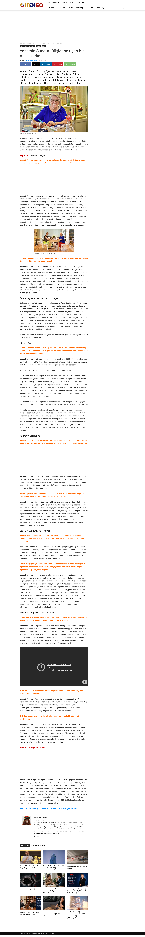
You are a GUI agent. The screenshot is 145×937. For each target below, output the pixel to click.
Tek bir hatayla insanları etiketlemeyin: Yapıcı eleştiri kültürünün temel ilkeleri (51, 891)
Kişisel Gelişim (31, 43)
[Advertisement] (72, 26)
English (83, 2)
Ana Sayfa (22, 43)
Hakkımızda (55, 2)
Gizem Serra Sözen (31, 61)
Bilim (71, 8)
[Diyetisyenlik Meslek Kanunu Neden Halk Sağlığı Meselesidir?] (30, 903)
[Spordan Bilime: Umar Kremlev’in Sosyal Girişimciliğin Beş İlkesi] (30, 857)
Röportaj (38, 46)
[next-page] (24, 922)
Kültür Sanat (32, 46)
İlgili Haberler (25, 845)
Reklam (71, 2)
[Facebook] (35, 836)
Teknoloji (79, 8)
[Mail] (38, 836)
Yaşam (62, 8)
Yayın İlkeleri (64, 2)
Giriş (49, 2)
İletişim (78, 2)
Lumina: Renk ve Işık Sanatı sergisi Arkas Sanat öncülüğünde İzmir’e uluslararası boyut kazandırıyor (53, 868)
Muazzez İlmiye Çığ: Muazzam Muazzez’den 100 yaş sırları (48, 808)
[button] (122, 8)
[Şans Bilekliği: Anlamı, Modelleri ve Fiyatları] (77, 857)
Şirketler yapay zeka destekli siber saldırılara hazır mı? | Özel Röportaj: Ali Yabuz (53, 914)
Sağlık (90, 8)
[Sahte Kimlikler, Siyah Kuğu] (30, 880)
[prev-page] (21, 922)
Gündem (52, 8)
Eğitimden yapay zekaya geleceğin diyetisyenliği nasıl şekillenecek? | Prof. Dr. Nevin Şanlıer (77, 891)
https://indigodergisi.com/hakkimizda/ (43, 820)
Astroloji (100, 8)
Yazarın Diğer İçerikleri (38, 845)
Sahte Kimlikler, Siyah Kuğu (28, 889)
